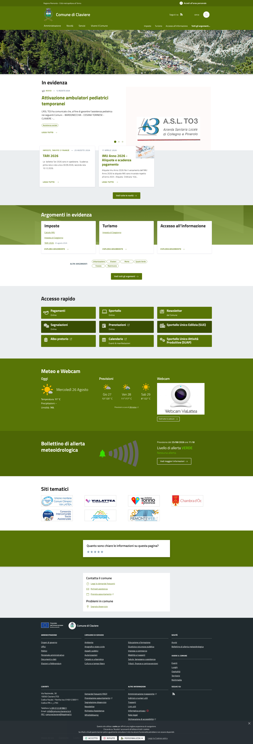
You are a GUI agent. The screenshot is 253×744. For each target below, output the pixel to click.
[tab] (115, 142)
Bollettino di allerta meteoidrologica (188, 646)
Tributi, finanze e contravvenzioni (143, 663)
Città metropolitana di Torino (70, 3)
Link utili (132, 706)
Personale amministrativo (52, 655)
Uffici (43, 646)
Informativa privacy (136, 710)
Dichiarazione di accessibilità (142, 719)
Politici (44, 650)
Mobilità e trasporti (136, 655)
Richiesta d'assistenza (94, 710)
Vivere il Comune (99, 26)
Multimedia (177, 679)
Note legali (133, 714)
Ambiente (89, 642)
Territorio (176, 675)
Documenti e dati (48, 659)
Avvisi (49, 90)
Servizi (82, 26)
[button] (206, 14)
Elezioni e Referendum (51, 663)
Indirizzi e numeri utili (138, 698)
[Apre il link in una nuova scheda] (57, 501)
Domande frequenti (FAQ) (96, 693)
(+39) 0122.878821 (58, 708)
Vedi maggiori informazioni (172, 461)
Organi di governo (49, 642)
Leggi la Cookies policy (158, 738)
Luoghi (175, 667)
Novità (70, 26)
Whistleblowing (91, 714)
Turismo (158, 26)
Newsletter (90, 706)
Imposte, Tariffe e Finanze (56, 150)
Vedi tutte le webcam (167, 418)
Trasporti (132, 702)
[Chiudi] (249, 723)
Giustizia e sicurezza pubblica (141, 646)
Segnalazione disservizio (95, 702)
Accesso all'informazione (177, 26)
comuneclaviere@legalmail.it (59, 714)
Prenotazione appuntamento (98, 698)
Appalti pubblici (91, 650)
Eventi (174, 663)
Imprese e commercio (137, 650)
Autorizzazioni (91, 655)
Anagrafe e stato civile (95, 646)
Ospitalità (176, 671)
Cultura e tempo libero (95, 663)
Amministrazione (52, 26)
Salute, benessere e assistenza (141, 659)
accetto (94, 738)
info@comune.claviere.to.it (59, 711)
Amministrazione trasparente (142, 693)
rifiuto (112, 738)
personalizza (135, 738)
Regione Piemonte (50, 3)
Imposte (147, 26)
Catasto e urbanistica (94, 659)
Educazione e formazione (139, 642)
